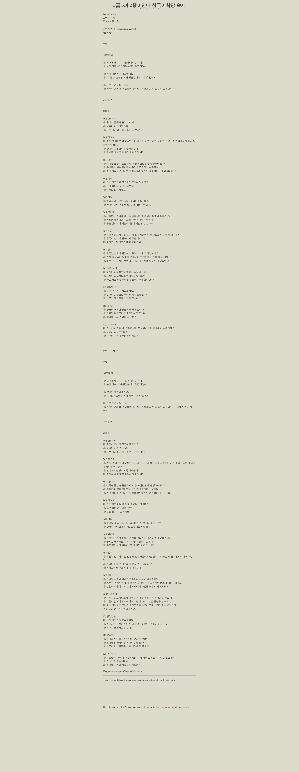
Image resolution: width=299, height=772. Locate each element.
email (185, 706)
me (147, 706)
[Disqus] (149, 741)
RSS (122, 706)
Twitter (156, 706)
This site (107, 706)
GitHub (174, 706)
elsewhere (137, 671)
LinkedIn (165, 706)
